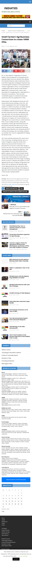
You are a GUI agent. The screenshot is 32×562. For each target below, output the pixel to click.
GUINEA (15, 382)
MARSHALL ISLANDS (17, 423)
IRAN (7, 409)
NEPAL (25, 417)
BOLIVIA (16, 472)
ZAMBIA (21, 394)
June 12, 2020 (6, 46)
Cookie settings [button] (22, 556)
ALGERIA (13, 378)
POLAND (13, 441)
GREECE (12, 449)
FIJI (7, 423)
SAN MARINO (10, 452)
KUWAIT (20, 409)
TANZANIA (4, 390)
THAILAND (20, 400)
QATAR (8, 411)
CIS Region (4, 528)
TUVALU (16, 426)
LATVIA (16, 440)
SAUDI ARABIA (13, 411)
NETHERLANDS (19, 450)
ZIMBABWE (25, 394)
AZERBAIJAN (8, 431)
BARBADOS (4, 461)
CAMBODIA (11, 399)
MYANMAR (4, 400)
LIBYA (24, 378)
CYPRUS (17, 447)
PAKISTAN (4, 418)
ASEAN (3, 397)
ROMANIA (17, 441)
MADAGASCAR (14, 393)
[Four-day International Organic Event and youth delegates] (5, 319)
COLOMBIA (27, 472)
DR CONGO (15, 375)
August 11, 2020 (14, 231)
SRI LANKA (8, 418)
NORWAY (24, 450)
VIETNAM (25, 400)
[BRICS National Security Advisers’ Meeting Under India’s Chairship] (5, 261)
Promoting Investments (8, 361)
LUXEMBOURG (12, 450)
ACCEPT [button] (16, 559)
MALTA (28, 450)
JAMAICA (6, 462)
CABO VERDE (24, 381)
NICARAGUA (19, 470)
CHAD (7, 375)
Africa (3, 518)
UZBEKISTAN (4, 434)
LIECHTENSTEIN (5, 450)
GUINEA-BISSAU (20, 382)
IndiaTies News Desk (22, 249)
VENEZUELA (4, 474)
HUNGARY (16, 449)
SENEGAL (25, 384)
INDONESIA (16, 399)
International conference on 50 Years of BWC (18, 310)
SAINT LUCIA (21, 462)
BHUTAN (16, 417)
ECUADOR (4, 473)
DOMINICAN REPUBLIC (14, 461)
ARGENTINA (11, 472)
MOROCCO (4, 379)
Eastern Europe (5, 530)
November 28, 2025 (15, 340)
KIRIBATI (10, 423)
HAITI (3, 462)
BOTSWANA (18, 391)
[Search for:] (16, 26)
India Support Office (7, 363)
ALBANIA (3, 438)
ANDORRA (8, 447)
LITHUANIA (20, 440)
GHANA (11, 382)
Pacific (3, 525)
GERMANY (7, 449)
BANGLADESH (11, 417)
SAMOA (26, 425)
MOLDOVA (10, 432)
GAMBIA (7, 382)
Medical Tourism (6, 349)
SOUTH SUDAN (23, 388)
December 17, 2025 (15, 271)
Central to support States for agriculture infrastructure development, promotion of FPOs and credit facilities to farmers (19, 245)
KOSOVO (12, 440)
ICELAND (21, 449)
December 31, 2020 (15, 238)
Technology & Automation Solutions (11, 352)
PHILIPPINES (9, 400)
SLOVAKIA (22, 441)
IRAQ (10, 409)
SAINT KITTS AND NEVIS (14, 462)
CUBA (8, 461)
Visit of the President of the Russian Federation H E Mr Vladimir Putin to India (19, 336)
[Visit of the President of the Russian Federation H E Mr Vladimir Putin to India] (5, 336)
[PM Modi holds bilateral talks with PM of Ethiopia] (5, 286)
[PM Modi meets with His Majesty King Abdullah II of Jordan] (5, 277)
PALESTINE (4, 411)
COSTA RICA (16, 469)
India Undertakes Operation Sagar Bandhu (19, 302)
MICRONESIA (24, 423)
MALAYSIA (24, 399)
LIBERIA (21, 378)
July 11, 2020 (13, 249)
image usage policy (13, 184)
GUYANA (8, 473)
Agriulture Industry (12, 188)
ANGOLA (14, 391)
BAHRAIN (3, 409)
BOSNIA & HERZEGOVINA (11, 438)
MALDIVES (21, 417)
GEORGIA (18, 431)
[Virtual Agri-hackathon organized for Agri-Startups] (5, 236)
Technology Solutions (7, 540)
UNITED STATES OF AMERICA (12, 458)
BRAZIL (20, 472)
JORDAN (16, 409)
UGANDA (8, 390)
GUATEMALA (4, 470)
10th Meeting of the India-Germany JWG (17, 327)
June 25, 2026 (13, 262)
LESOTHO (8, 393)
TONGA (12, 426)
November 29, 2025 (15, 321)
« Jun (3, 511)
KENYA (3, 388)
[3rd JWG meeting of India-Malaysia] (5, 294)
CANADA (3, 458)
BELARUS (14, 431)
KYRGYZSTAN (5, 432)
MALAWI (19, 393)
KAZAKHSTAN (23, 431)
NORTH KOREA (17, 405)
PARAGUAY (13, 473)
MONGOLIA (10, 405)
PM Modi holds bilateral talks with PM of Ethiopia (19, 285)
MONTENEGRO (27, 440)
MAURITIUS (24, 393)
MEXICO (14, 470)
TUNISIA (12, 379)
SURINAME (21, 473)
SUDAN (8, 379)
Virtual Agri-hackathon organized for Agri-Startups (19, 235)
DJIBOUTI (17, 387)
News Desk (14, 46)
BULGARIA (19, 438)
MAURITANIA (27, 382)
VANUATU (20, 426)
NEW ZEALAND (24, 402)
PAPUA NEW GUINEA (19, 425)
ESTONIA (8, 440)
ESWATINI (4, 393)
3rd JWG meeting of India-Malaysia (19, 293)
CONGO (10, 375)
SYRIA (18, 411)
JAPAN (19, 402)
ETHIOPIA (22, 387)
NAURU (3, 425)
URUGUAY (26, 473)
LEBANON (24, 409)
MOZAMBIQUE (5, 394)
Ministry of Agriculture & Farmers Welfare (15, 191)
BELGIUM (13, 447)
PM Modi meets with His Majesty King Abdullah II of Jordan (19, 276)
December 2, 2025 (15, 304)
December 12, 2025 (15, 294)
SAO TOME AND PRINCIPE (16, 384)
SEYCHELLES (12, 388)
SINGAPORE (15, 400)
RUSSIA (14, 432)
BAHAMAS (24, 459)
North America (5, 533)
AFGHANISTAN (5, 417)
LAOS (20, 399)
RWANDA (7, 388)
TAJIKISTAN (19, 432)
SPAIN (14, 452)
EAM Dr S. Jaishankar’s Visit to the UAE (19, 268)
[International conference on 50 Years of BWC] (5, 311)
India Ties (21, 231)
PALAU (13, 425)
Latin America (5, 535)
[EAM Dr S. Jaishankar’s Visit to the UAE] (5, 269)
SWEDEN (18, 452)
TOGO (6, 385)
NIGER (9, 384)
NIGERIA (6, 384)
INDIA (16, 402)
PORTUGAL (4, 452)
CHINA (13, 402)
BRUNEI (6, 399)
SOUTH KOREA (5, 403)
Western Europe (6, 532)
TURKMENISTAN (25, 432)
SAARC (3, 523)
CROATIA (24, 438)
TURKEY (21, 411)
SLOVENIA (27, 441)
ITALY (29, 449)
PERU (17, 473)
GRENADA (27, 461)
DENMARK (21, 447)
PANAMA (24, 470)
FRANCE (3, 449)
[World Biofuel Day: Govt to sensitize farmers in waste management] (5, 227)
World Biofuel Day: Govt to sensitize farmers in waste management (17, 227)
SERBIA (3, 443)
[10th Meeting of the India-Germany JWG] (5, 328)
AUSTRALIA (8, 402)
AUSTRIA (3, 447)
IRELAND (25, 449)
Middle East (4, 521)
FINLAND (26, 447)
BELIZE (11, 469)
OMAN (28, 409)
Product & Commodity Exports (10, 355)
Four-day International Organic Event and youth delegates (18, 318)
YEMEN (7, 412)
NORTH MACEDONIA (6, 441)
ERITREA (26, 387)
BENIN (12, 381)
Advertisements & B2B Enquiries (16, 480)
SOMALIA (17, 388)
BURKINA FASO (17, 381)
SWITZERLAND (23, 452)
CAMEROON (15, 374)
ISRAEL (12, 409)
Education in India (6, 358)
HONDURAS (10, 470)
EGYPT (17, 378)
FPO (22, 188)
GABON (3, 376)
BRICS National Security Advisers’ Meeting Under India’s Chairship (19, 260)
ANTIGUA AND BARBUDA (16, 459)
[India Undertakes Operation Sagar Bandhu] (5, 303)
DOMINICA (22, 461)
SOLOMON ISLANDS (6, 426)
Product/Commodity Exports (9, 542)
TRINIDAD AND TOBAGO (21, 464)
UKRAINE (7, 443)
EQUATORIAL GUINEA (23, 375)
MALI (3, 384)
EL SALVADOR (22, 469)
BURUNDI (13, 387)
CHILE (23, 472)
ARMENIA (4, 431)
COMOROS (24, 391)
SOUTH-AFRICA (16, 394)
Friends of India (5, 549)
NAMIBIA (10, 394)
